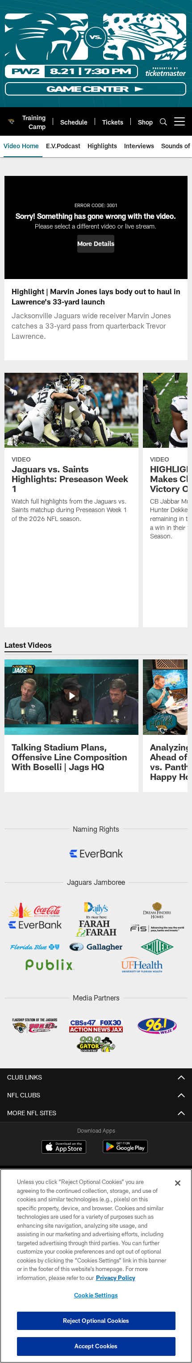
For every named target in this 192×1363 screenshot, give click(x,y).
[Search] (163, 122)
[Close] (178, 1183)
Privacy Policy (115, 1277)
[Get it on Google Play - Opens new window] (125, 1151)
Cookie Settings (96, 1295)
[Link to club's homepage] (11, 118)
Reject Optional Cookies (96, 1320)
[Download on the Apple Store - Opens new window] (64, 1147)
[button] (95, 244)
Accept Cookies (96, 1346)
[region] (96, 1266)
